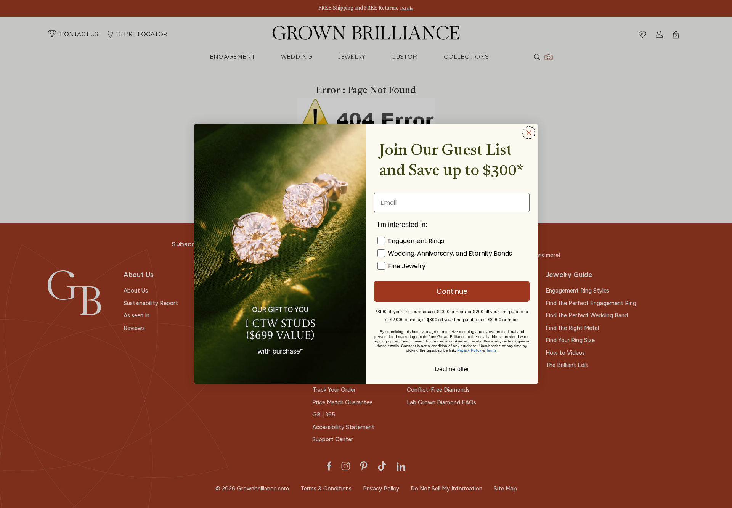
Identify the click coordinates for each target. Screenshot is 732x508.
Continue (452, 291)
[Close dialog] (529, 132)
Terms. (492, 350)
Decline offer (452, 368)
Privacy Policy (469, 350)
